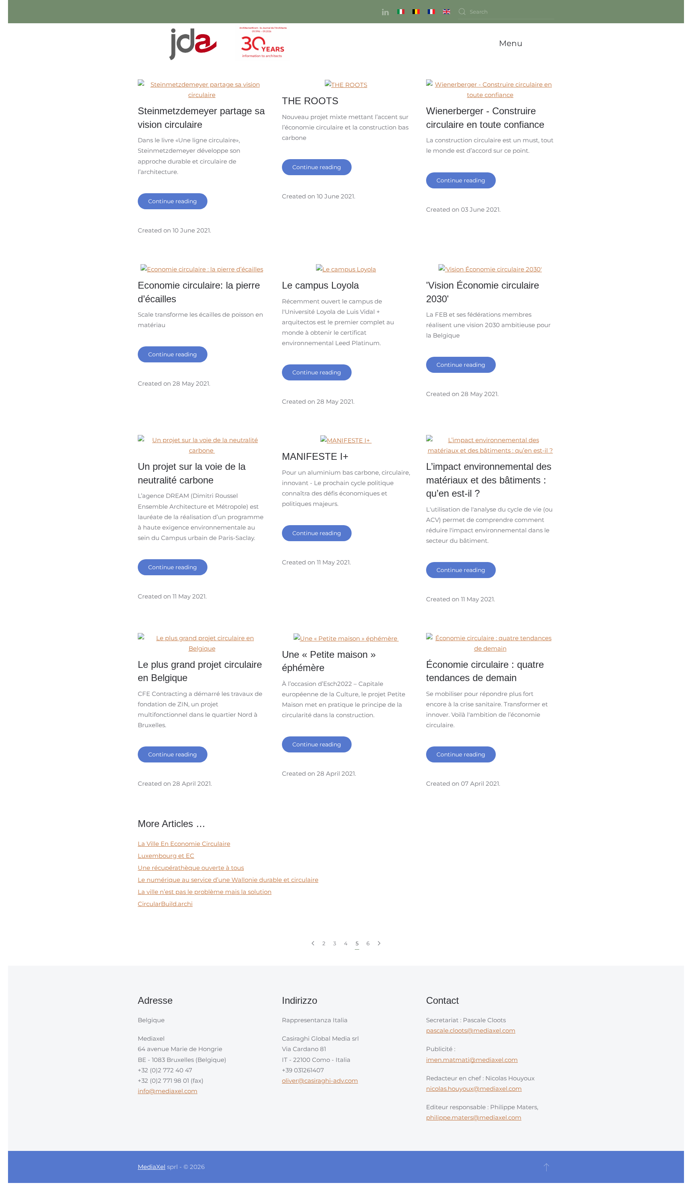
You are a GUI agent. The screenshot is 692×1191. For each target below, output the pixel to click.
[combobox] (506, 11)
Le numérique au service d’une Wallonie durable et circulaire (228, 880)
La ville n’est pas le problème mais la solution (205, 892)
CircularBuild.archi (165, 904)
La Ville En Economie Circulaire (184, 843)
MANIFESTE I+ (316, 456)
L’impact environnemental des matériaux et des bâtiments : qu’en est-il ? (488, 480)
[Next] (379, 944)
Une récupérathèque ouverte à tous (191, 868)
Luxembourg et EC (166, 855)
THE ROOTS (310, 100)
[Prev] (313, 944)
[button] (512, 43)
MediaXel (151, 1167)
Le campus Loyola (320, 285)
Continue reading (172, 201)
